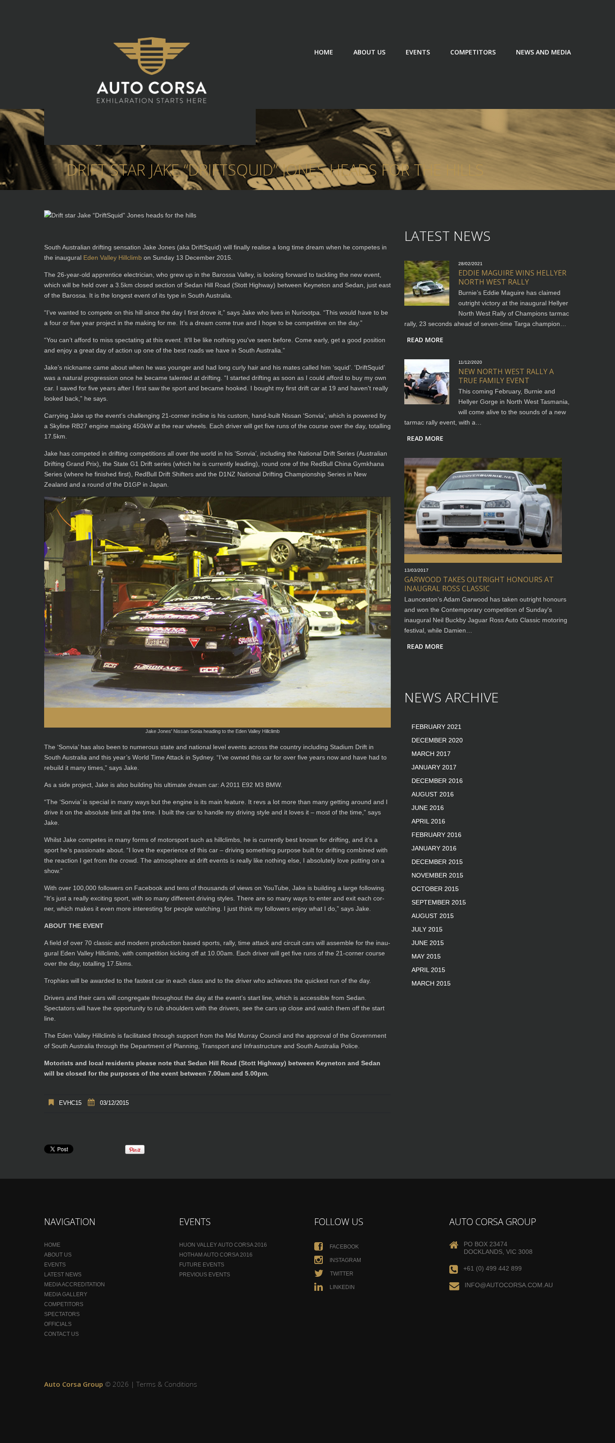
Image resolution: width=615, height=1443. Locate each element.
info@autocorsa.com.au (509, 1285)
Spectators (62, 1314)
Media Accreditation (74, 1284)
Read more (425, 339)
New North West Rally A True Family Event (506, 375)
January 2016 (434, 848)
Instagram (344, 1260)
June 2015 (428, 942)
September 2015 (439, 902)
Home (323, 52)
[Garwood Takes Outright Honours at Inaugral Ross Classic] (483, 510)
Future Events (201, 1265)
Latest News (62, 1274)
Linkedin (341, 1287)
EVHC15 (70, 1102)
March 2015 (431, 983)
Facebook (343, 1247)
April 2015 (428, 969)
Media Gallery (65, 1294)
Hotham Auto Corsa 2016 (216, 1255)
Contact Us (61, 1334)
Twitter (341, 1274)
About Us (369, 52)
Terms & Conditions (166, 1384)
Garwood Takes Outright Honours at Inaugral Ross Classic (479, 583)
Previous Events (204, 1274)
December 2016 (437, 780)
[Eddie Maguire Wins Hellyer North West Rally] (426, 283)
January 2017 (434, 767)
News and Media (543, 52)
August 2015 (433, 915)
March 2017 (431, 753)
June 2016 (428, 807)
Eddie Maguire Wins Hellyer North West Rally (512, 277)
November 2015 (437, 875)
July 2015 (427, 929)
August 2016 (433, 794)
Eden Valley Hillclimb (112, 257)
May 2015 (426, 956)
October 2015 (435, 888)
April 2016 (428, 821)
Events (418, 52)
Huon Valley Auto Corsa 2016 (223, 1245)
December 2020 (437, 740)
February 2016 (436, 834)
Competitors (473, 52)
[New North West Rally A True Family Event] (426, 381)
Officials (58, 1324)
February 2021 (436, 726)
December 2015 (437, 861)
